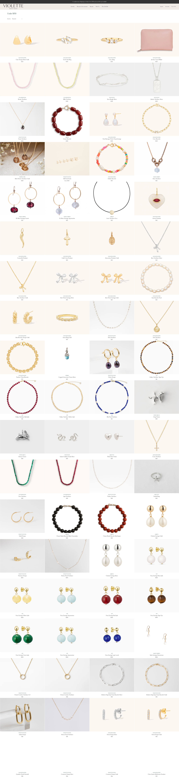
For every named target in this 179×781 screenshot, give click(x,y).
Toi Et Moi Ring (67, 59)
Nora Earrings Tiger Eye (156, 615)
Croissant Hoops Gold (112, 774)
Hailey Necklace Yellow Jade (67, 417)
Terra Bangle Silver (112, 99)
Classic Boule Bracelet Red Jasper (112, 536)
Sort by (9, 18)
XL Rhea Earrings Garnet (22, 218)
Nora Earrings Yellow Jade (22, 615)
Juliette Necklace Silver (157, 99)
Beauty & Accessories (82, 6)
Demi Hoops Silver (112, 734)
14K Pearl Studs (67, 178)
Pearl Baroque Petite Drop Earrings (112, 139)
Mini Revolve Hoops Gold (22, 337)
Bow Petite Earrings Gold (112, 298)
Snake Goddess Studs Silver (67, 456)
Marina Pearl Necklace (67, 575)
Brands (91, 6)
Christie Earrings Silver (112, 575)
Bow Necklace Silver (156, 258)
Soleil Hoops (22, 536)
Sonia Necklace (22, 139)
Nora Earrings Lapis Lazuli (112, 655)
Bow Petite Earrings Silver (67, 298)
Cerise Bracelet (67, 139)
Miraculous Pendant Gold (112, 258)
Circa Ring (112, 59)
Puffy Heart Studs (112, 456)
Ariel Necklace (156, 337)
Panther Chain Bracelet (22, 377)
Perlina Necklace (111, 496)
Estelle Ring (157, 496)
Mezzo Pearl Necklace (67, 734)
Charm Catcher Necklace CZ (22, 695)
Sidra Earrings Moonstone (156, 655)
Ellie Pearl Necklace (112, 417)
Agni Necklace (67, 496)
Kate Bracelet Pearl (157, 298)
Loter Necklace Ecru (111, 218)
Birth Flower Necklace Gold (22, 178)
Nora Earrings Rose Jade (156, 575)
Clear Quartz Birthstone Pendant (156, 774)
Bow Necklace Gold (22, 298)
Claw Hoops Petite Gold (22, 59)
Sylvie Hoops (111, 377)
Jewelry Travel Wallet (156, 59)
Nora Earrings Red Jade (112, 615)
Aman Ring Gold (67, 337)
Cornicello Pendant (22, 258)
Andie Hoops (22, 734)
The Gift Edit (105, 6)
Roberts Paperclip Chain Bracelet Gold (156, 695)
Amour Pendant (156, 218)
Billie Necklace (67, 99)
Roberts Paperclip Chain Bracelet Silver (112, 695)
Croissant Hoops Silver (67, 774)
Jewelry (73, 6)
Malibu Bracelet (112, 178)
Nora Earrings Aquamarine (67, 615)
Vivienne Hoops (22, 575)
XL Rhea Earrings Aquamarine (67, 218)
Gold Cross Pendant (67, 258)
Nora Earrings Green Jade (22, 655)
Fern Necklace (22, 496)
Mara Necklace (157, 178)
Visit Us (97, 6)
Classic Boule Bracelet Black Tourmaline (67, 536)
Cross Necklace (156, 456)
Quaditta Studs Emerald (22, 774)
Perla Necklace (112, 337)
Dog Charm (156, 417)
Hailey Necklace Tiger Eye (157, 377)
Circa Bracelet (156, 139)
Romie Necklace (22, 99)
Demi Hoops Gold (157, 734)
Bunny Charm (22, 456)
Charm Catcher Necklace (67, 695)
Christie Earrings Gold (156, 536)
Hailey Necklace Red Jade (22, 417)
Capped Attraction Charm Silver (67, 377)
